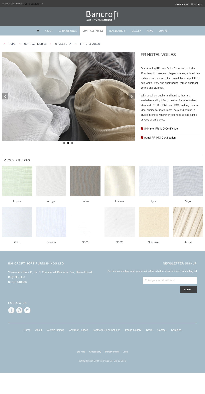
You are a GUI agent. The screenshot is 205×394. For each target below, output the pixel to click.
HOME (12, 44)
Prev (5, 96)
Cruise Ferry (63, 44)
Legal (125, 351)
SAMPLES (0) (181, 4)
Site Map (81, 351)
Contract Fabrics (35, 44)
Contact (161, 329)
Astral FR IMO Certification (160, 137)
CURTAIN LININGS (67, 30)
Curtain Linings (55, 329)
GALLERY (136, 30)
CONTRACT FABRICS (93, 30)
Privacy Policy (112, 351)
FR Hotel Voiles (90, 44)
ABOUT (48, 30)
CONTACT (164, 30)
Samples (176, 329)
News (149, 329)
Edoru (123, 361)
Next (131, 96)
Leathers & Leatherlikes (106, 329)
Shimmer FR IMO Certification (161, 128)
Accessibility (95, 351)
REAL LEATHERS (117, 30)
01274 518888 (17, 282)
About (38, 329)
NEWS (150, 30)
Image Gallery (133, 329)
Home (27, 329)
